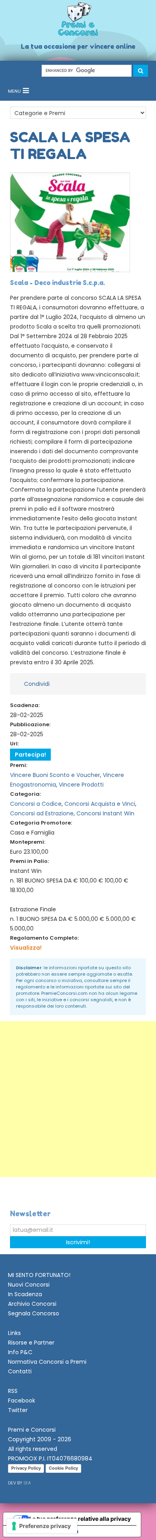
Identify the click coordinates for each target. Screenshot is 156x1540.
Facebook (21, 1401)
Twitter (18, 1410)
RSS (13, 1391)
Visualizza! (26, 948)
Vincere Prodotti (81, 785)
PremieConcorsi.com (64, 993)
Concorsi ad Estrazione (42, 813)
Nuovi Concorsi (29, 1285)
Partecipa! (30, 755)
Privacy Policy (26, 1468)
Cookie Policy (63, 1468)
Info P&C (20, 1352)
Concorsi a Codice (36, 804)
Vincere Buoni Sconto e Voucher (55, 775)
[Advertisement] (78, 1099)
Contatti (20, 1371)
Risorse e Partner (31, 1343)
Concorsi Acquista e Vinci (99, 804)
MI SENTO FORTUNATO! (39, 1275)
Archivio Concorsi (32, 1304)
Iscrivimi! (78, 1242)
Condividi (37, 684)
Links (14, 1333)
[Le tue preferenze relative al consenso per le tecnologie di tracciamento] (41, 1526)
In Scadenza (25, 1294)
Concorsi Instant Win (105, 813)
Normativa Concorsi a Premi (47, 1362)
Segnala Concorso (33, 1313)
